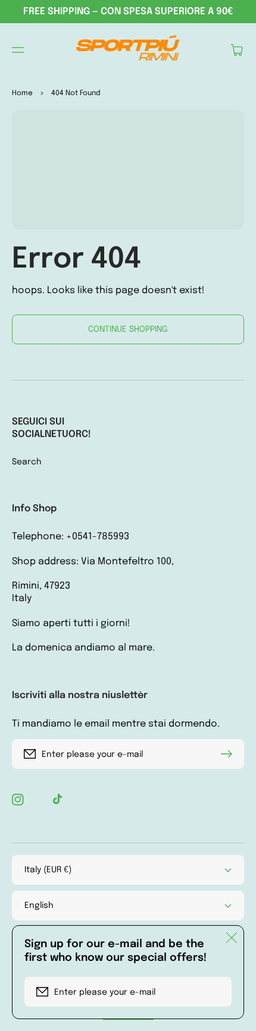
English (39, 905)
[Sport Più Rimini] (128, 50)
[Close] (231, 938)
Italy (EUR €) (47, 870)
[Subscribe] (229, 754)
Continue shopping (128, 329)
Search (27, 462)
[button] (18, 50)
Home (22, 93)
